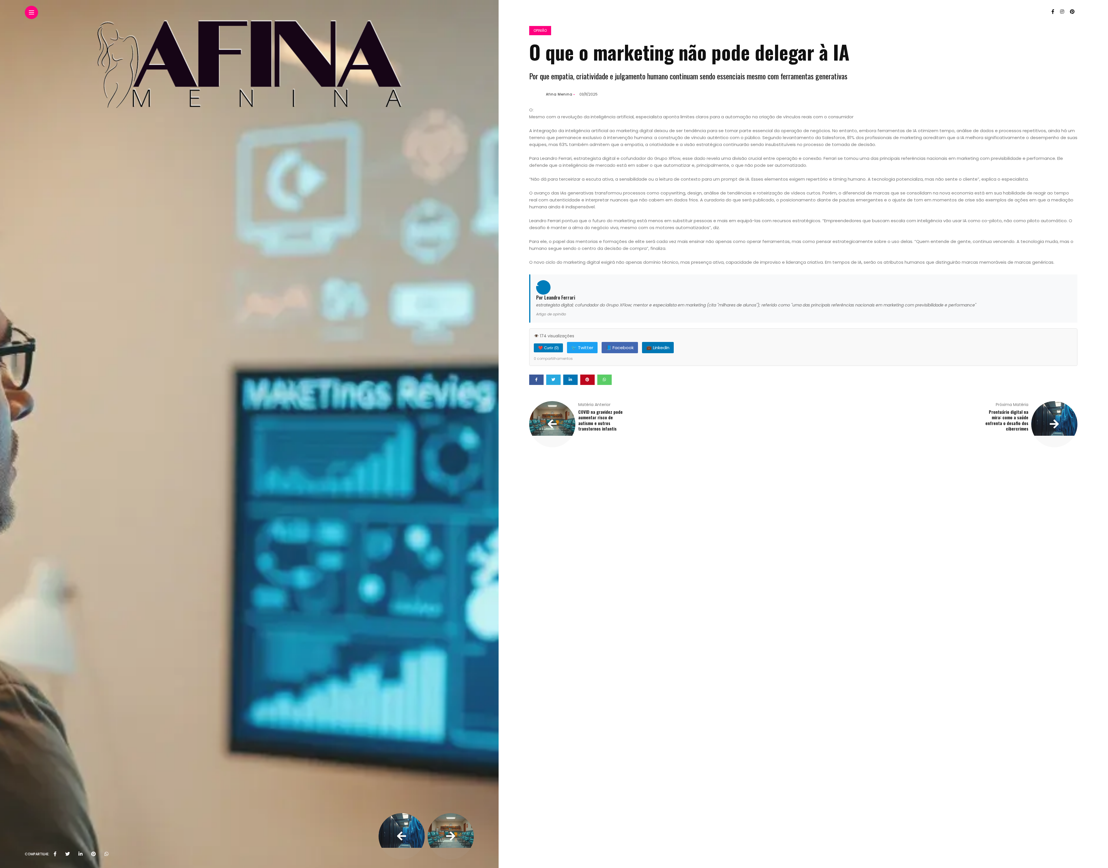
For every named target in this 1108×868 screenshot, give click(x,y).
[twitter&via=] (67, 854)
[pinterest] (93, 854)
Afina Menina (559, 94)
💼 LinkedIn (657, 348)
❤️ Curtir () (548, 348)
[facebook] (55, 854)
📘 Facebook (620, 348)
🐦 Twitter (582, 348)
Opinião (540, 30)
